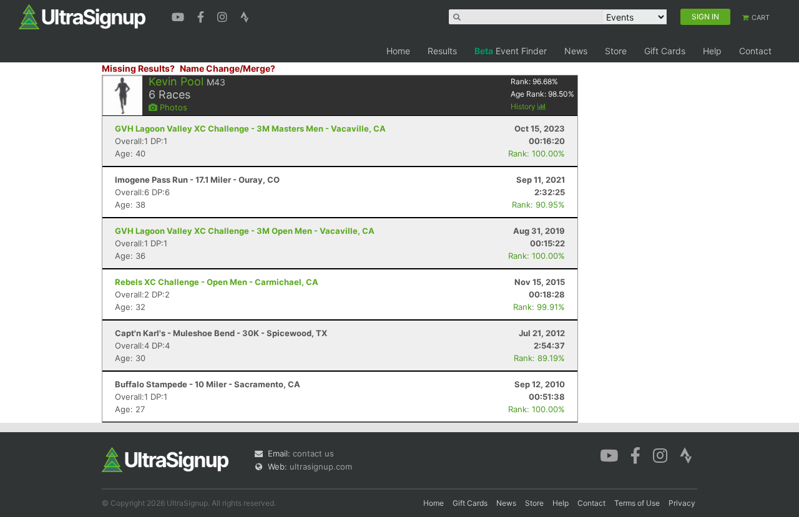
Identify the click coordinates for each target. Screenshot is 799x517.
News (575, 51)
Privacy (682, 503)
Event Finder (510, 51)
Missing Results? (138, 68)
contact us (313, 453)
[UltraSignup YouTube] (179, 15)
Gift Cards (664, 51)
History (524, 106)
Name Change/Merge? (227, 68)
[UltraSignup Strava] (244, 15)
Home (398, 51)
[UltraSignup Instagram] (223, 15)
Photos (172, 107)
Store (616, 51)
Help (712, 51)
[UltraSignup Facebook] (202, 15)
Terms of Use (637, 503)
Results (442, 51)
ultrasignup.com (321, 466)
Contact (755, 51)
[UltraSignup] (82, 16)
